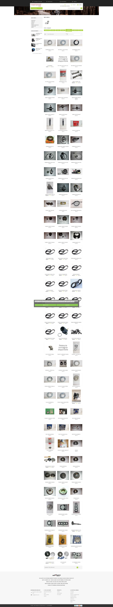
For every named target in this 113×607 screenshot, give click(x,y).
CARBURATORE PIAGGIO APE (63, 194)
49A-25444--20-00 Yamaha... (63, 49)
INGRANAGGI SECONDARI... (50, 546)
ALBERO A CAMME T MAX (76, 81)
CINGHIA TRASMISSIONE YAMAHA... (50, 322)
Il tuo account (47, 590)
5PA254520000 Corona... (63, 81)
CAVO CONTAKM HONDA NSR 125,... (76, 210)
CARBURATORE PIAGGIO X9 (76, 194)
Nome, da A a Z (75, 34)
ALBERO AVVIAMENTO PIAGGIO (50, 97)
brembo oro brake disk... (76, 130)
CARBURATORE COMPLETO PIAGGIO (63, 146)
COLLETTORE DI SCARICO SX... (76, 338)
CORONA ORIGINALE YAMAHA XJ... (50, 386)
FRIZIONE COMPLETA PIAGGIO (50, 482)
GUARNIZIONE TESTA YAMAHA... (76, 514)
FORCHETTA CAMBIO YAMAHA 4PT (63, 450)
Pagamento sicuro (73, 597)
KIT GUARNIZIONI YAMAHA (76, 562)
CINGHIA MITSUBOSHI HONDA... (63, 290)
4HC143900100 (49, 65)
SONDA (32, 27)
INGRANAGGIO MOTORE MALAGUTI (76, 546)
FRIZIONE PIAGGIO (76, 498)
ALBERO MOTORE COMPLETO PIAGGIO (76, 98)
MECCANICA (33, 17)
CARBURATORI (33, 26)
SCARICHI (32, 22)
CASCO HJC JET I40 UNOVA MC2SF (39, 49)
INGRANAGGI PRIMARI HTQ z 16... (76, 530)
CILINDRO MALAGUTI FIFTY (76, 242)
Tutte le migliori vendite (37, 53)
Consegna (72, 591)
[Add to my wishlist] (47, 51)
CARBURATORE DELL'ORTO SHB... (63, 178)
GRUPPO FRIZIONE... (50, 514)
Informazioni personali (47, 591)
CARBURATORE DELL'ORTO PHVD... (76, 162)
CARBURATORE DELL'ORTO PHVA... (50, 162)
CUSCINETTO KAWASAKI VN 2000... (49, 418)
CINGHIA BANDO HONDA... (50, 258)
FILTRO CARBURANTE (50, 450)
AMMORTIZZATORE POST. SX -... (50, 130)
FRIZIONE (76, 450)
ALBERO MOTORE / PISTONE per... (63, 97)
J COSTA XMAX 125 (63, 562)
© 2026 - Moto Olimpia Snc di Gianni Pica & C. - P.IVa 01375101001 (41, 605)
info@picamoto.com (35, 594)
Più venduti (59, 594)
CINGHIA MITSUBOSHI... (76, 274)
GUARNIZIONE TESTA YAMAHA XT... (50, 530)
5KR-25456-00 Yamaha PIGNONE (76, 65)
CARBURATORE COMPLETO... (76, 146)
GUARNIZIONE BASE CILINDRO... (63, 514)
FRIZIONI (63, 30)
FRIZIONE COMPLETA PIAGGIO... (50, 498)
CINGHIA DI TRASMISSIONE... (63, 274)
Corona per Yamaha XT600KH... (63, 386)
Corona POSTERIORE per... (76, 386)
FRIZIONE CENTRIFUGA (63, 466)
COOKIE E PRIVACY (73, 596)
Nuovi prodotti (59, 593)
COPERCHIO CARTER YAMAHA (63, 370)
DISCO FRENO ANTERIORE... (76, 418)
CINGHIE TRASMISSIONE (68, 30)
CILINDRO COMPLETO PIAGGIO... (76, 226)
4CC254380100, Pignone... (76, 49)
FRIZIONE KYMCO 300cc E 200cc (63, 498)
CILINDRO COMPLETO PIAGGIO (50, 226)
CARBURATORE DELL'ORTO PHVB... (63, 162)
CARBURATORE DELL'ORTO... (50, 178)
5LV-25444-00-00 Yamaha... (50, 81)
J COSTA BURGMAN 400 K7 (50, 562)
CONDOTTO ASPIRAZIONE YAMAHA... (63, 354)
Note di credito (46, 594)
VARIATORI (33, 21)
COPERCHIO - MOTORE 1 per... (76, 354)
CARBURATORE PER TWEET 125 (50, 194)
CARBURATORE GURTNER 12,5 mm (76, 178)
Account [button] (74, 4)
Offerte (58, 591)
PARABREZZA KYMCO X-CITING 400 (39, 39)
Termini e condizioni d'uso (74, 594)
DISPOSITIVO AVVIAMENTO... (76, 434)
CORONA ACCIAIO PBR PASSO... (76, 370)
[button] (71, 5)
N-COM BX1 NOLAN (39, 43)
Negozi (71, 601)
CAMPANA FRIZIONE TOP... (50, 146)
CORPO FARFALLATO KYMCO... (76, 402)
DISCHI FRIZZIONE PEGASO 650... (63, 418)
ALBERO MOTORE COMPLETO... (50, 114)
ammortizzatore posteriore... (63, 130)
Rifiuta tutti (45, 305)
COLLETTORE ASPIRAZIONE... (63, 338)
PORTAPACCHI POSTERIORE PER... (39, 34)
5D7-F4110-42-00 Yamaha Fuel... (63, 65)
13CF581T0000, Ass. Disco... (50, 49)
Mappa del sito (72, 600)
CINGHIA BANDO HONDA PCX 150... (76, 258)
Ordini (45, 593)
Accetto (67, 305)
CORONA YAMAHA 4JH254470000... (63, 402)
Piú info (36, 302)
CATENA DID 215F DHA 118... (63, 210)
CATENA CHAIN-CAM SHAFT (50, 210)
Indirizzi (45, 596)
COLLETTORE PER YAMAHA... (50, 354)
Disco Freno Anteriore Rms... (63, 434)
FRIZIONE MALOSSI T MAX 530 (49, 466)
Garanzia (71, 593)
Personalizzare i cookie (41, 302)
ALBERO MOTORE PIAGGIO (63, 114)
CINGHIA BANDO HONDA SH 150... (50, 274)
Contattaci (72, 598)
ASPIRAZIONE (33, 20)
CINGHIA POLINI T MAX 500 (76, 290)
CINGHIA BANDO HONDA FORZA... (63, 258)
